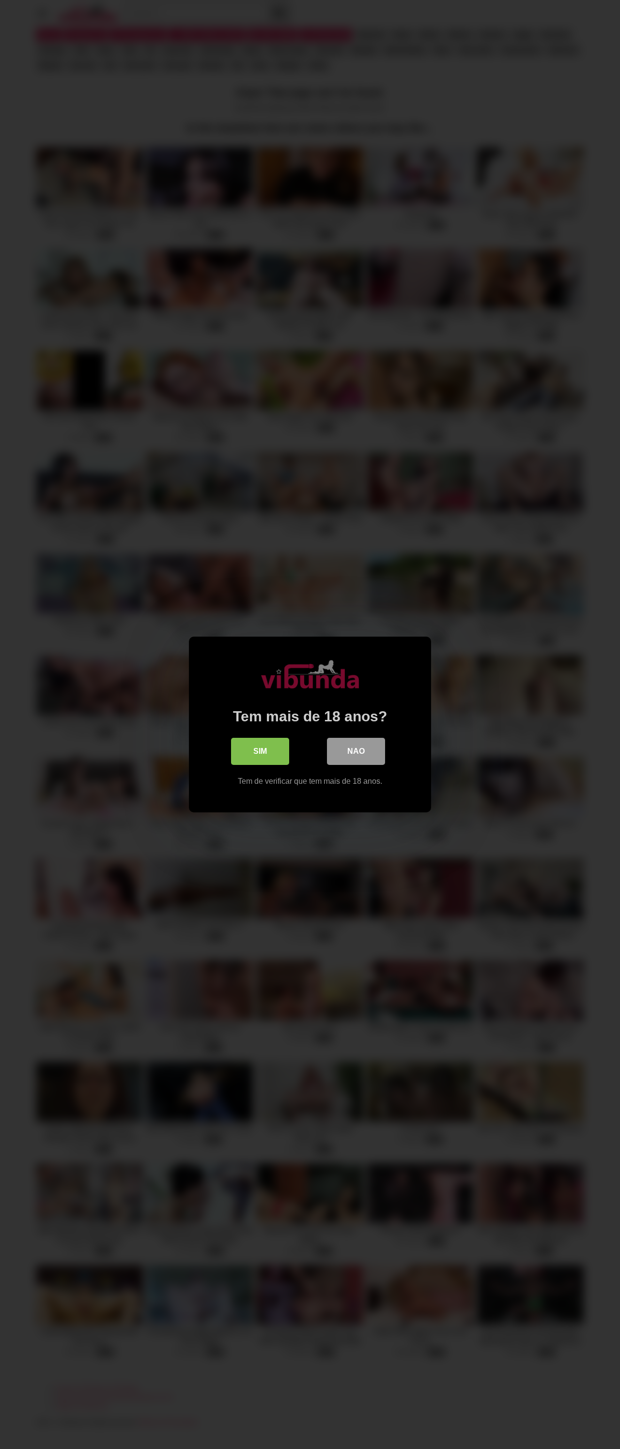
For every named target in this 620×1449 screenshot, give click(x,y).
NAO (356, 751)
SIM (260, 751)
